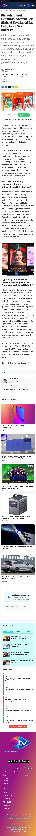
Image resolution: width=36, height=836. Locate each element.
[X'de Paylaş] (9, 87)
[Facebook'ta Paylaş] (6, 87)
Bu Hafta (18, 631)
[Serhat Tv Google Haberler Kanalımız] (2, 87)
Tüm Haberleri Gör (10, 389)
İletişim (5, 775)
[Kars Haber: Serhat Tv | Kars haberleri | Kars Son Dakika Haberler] (4, 5)
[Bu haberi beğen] (8, 115)
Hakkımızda (7, 772)
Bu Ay (28, 631)
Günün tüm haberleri (17, 726)
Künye (5, 783)
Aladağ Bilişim (26, 827)
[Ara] (28, 5)
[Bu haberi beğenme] (14, 115)
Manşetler (27, 775)
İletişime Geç (24, 389)
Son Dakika (27, 772)
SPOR (5, 792)
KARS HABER (7, 796)
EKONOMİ (6, 805)
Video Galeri (18, 772)
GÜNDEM (6, 799)
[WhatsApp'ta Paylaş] (13, 87)
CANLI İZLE (6, 808)
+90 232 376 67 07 (20, 831)
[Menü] (33, 5)
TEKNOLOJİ (7, 802)
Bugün (8, 631)
